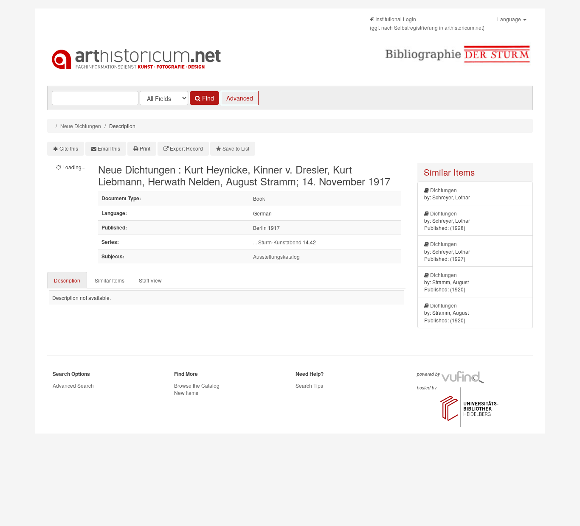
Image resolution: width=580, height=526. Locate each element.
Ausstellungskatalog (276, 256)
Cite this (68, 148)
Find (207, 98)
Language (509, 18)
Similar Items (109, 280)
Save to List (235, 148)
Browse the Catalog (197, 385)
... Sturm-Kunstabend (277, 242)
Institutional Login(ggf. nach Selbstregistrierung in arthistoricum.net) (427, 23)
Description (67, 280)
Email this (109, 148)
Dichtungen (443, 189)
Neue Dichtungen (80, 125)
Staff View (150, 280)
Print (145, 148)
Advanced (239, 98)
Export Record (186, 148)
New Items (186, 392)
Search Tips (309, 385)
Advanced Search (73, 385)
